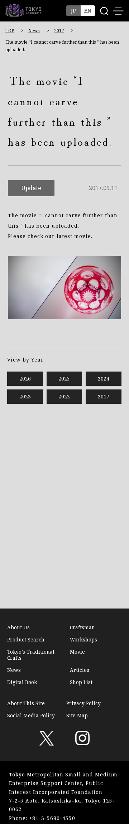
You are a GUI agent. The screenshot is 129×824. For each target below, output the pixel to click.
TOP (9, 31)
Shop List (81, 682)
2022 (64, 396)
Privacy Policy (83, 703)
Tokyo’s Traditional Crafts (30, 655)
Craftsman (82, 627)
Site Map (77, 715)
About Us (18, 627)
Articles (79, 670)
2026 (25, 378)
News (34, 31)
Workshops (83, 640)
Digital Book (22, 682)
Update (31, 188)
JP (73, 10)
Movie (77, 652)
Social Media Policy (31, 715)
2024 (103, 378)
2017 (59, 31)
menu (118, 10)
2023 (25, 396)
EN (87, 10)
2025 (64, 378)
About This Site (26, 703)
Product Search (25, 640)
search (104, 10)
